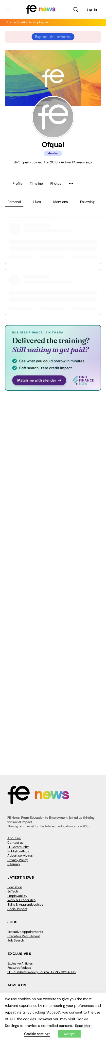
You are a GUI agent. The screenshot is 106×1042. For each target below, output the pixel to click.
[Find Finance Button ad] (53, 387)
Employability (17, 896)
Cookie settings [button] (37, 1033)
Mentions (60, 202)
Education (14, 887)
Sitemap (13, 864)
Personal (14, 202)
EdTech (12, 891)
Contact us (15, 842)
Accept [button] (69, 1034)
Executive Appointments (25, 932)
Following (87, 202)
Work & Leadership (21, 900)
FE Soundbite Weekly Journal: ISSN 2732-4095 (41, 972)
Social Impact (17, 909)
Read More (83, 1025)
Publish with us (18, 851)
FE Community (18, 847)
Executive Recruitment (23, 936)
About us (14, 838)
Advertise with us (20, 855)
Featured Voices (19, 968)
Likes (37, 202)
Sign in (92, 9)
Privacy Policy (17, 860)
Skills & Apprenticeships (25, 904)
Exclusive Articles (20, 963)
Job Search (15, 940)
